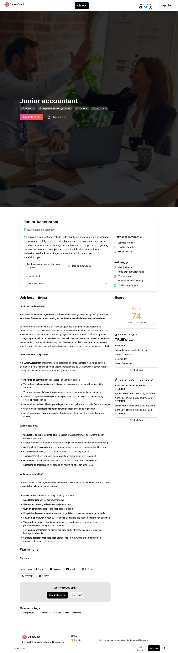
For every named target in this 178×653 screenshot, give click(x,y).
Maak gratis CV (59, 117)
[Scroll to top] (164, 648)
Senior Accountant (124, 363)
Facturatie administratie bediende (131, 350)
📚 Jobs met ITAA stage (137, 640)
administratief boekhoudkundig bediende (135, 393)
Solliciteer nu (31, 117)
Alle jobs (81, 5)
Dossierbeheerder (124, 354)
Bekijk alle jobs (136, 370)
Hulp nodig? (77, 595)
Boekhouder (121, 345)
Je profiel (166, 5)
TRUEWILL (29, 108)
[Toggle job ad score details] (154, 324)
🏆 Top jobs (76, 640)
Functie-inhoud (33, 276)
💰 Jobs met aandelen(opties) (112, 640)
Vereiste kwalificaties (36, 284)
